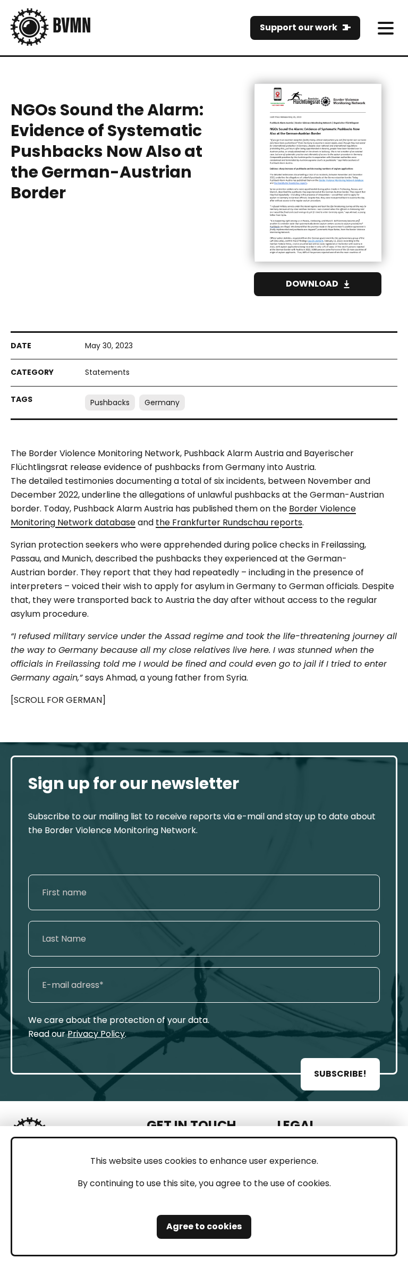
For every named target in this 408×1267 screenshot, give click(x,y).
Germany (162, 402)
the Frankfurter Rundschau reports (229, 522)
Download (312, 284)
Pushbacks (110, 402)
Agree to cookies (204, 1226)
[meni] (385, 28)
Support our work (298, 27)
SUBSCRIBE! (340, 1074)
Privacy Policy (96, 1034)
